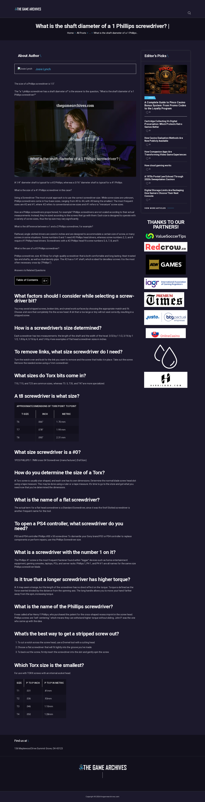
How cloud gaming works (157, 165)
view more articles (155, 208)
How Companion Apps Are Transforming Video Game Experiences (165, 153)
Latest (151, 98)
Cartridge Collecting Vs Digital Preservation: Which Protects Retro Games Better (163, 124)
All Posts (81, 32)
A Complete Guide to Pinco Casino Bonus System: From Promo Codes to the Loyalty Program (165, 105)
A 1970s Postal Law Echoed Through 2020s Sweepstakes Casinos (163, 178)
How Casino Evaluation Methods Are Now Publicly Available (163, 139)
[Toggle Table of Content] (43, 280)
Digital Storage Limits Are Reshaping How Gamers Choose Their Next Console (164, 193)
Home (70, 32)
